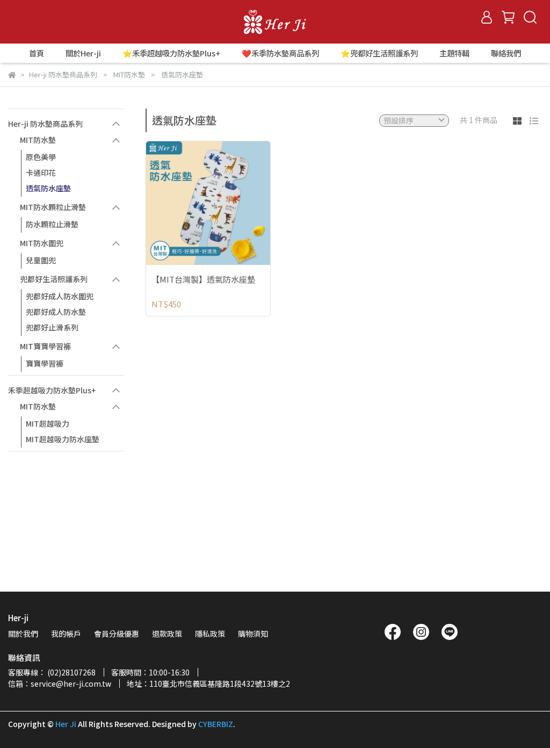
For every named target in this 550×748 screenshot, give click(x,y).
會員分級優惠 (116, 633)
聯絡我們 (506, 53)
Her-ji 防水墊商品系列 (45, 123)
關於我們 (23, 633)
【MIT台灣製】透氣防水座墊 (203, 280)
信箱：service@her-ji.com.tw (59, 683)
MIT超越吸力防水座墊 (62, 439)
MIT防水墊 (38, 139)
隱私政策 (210, 633)
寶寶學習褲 (44, 363)
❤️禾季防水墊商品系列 (280, 53)
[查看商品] (192, 203)
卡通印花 (41, 172)
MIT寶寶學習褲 (45, 346)
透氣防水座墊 (48, 188)
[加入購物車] (223, 203)
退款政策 (167, 633)
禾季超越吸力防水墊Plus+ (52, 390)
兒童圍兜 (41, 260)
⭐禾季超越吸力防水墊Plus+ (171, 53)
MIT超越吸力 (47, 423)
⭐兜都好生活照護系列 (379, 53)
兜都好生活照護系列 (54, 279)
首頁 (36, 53)
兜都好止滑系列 (52, 327)
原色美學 (41, 157)
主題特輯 (454, 53)
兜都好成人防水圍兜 (59, 296)
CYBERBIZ (215, 723)
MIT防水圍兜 (41, 243)
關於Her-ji (83, 53)
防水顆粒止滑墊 (52, 224)
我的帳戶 (66, 633)
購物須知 (253, 633)
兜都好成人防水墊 (56, 311)
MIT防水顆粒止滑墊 (53, 207)
